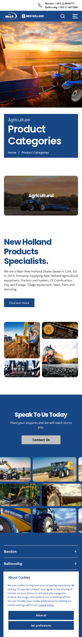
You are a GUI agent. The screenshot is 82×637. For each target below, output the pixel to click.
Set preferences (41, 625)
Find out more (19, 303)
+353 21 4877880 (68, 7)
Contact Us (41, 440)
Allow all (41, 615)
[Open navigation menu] (75, 16)
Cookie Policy (46, 605)
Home (12, 153)
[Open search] (63, 16)
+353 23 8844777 (65, 3)
